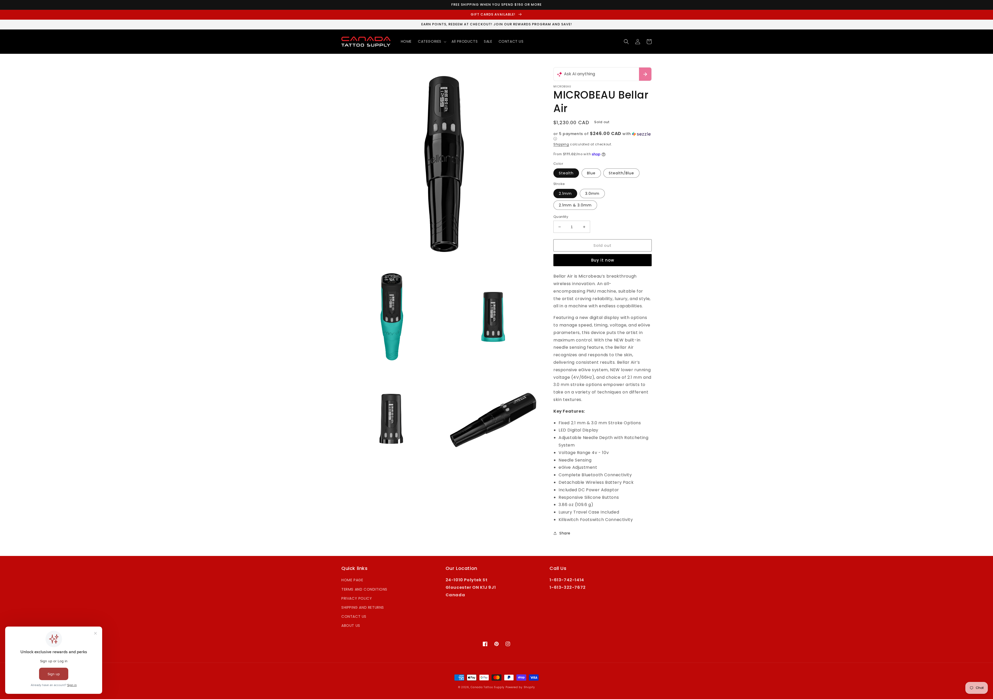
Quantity (560, 216)
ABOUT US (350, 625)
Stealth (566, 173)
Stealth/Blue (621, 173)
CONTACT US (353, 616)
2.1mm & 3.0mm (575, 205)
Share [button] (564, 533)
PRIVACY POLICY (356, 598)
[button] (431, 41)
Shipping (561, 144)
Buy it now (602, 260)
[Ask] (645, 74)
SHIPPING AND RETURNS (362, 607)
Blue (591, 173)
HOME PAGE (352, 580)
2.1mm (565, 193)
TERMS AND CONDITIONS (364, 589)
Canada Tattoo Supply (488, 687)
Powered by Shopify (520, 687)
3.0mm (592, 193)
